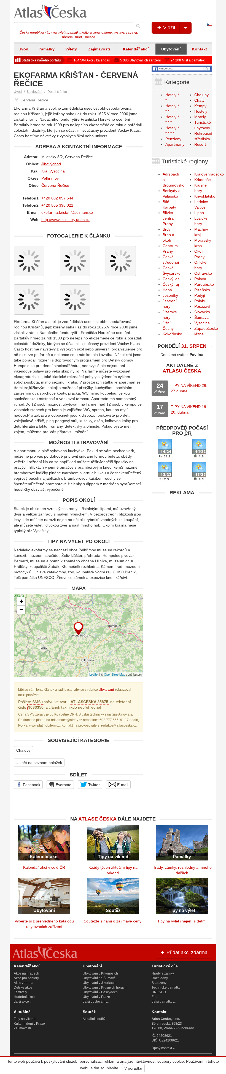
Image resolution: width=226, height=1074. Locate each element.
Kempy (200, 106)
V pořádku (133, 1068)
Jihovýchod (51, 164)
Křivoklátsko (204, 196)
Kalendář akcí (136, 49)
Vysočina (202, 323)
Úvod (23, 49)
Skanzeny (159, 983)
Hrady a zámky (163, 973)
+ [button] (21, 601)
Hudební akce (24, 997)
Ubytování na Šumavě (99, 978)
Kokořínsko (172, 334)
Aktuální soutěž (94, 1019)
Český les (171, 279)
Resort (200, 144)
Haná (167, 290)
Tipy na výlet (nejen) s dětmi (181, 921)
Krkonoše (202, 179)
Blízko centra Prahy (168, 218)
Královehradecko (209, 174)
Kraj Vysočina (53, 171)
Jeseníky (170, 295)
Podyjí (199, 295)
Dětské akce (23, 987)
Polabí (199, 301)
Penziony (173, 139)
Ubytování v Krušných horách (105, 987)
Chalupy (23, 750)
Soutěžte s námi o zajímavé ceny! (113, 921)
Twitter (93, 784)
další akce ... (23, 1001)
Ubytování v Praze (96, 997)
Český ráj (171, 284)
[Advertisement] (181, 532)
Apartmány (174, 144)
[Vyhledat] (138, 26)
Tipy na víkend (25, 1019)
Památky (47, 49)
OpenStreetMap (114, 674)
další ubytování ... (96, 1001)
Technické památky (166, 987)
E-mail (122, 784)
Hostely (200, 111)
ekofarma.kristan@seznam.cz (67, 212)
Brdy (167, 229)
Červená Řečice (55, 185)
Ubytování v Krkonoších (100, 973)
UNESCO (159, 992)
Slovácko (202, 312)
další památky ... (164, 1001)
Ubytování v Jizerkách (99, 983)
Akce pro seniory (26, 978)
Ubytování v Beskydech (100, 992)
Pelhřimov (50, 178)
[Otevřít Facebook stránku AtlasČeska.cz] (182, 69)
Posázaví (202, 306)
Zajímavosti (99, 49)
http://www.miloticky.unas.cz (65, 219)
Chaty (199, 100)
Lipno (199, 213)
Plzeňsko (202, 290)
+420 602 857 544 (57, 198)
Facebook (31, 784)
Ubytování (171, 49)
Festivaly (20, 992)
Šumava (201, 317)
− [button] (21, 609)
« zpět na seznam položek (39, 762)
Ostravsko (203, 273)
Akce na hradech (26, 973)
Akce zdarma (23, 983)
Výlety (71, 49)
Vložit (168, 27)
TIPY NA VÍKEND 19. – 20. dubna (191, 409)
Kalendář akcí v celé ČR (44, 867)
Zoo (154, 997)
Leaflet (93, 674)
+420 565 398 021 (57, 205)
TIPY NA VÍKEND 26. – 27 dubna (191, 388)
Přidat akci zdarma (186, 952)
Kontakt (199, 49)
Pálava (200, 279)
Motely (200, 117)
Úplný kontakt (162, 1048)
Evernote (63, 784)
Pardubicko (204, 284)
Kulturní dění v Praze (29, 1024)
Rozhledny (160, 978)
